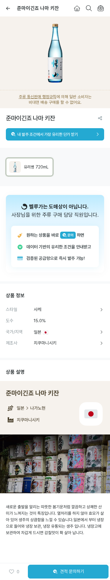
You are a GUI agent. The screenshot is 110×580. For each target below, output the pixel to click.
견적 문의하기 (72, 571)
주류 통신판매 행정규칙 (37, 96)
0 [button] (18, 571)
